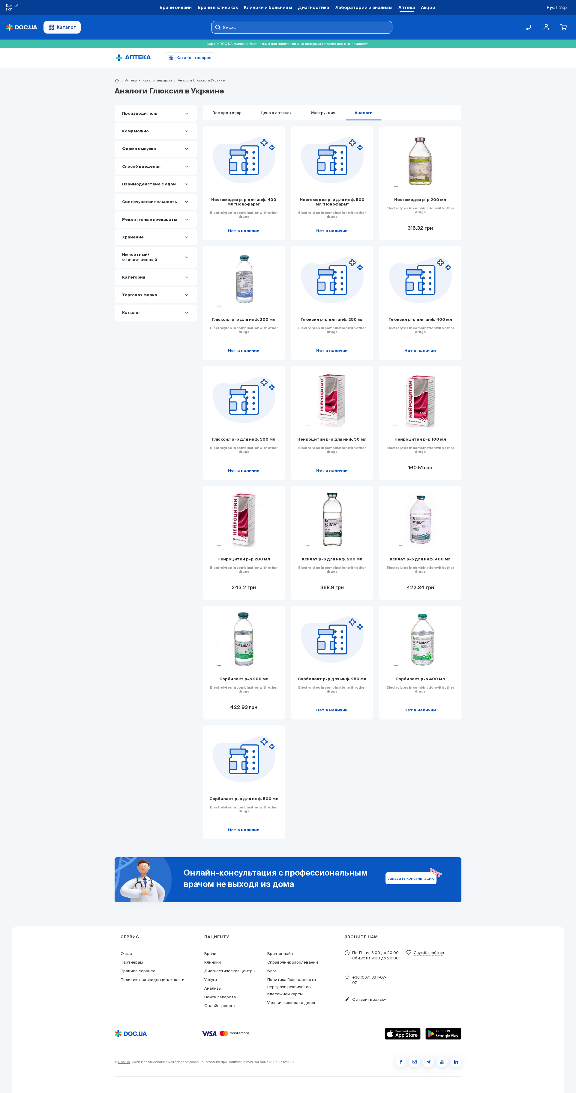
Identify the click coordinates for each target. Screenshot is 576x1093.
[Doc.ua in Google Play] (443, 1034)
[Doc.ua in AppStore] (403, 1034)
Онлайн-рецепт (220, 1005)
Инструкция (323, 113)
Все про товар (227, 113)
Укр (563, 7)
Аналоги (364, 113)
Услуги (210, 979)
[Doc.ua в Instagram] (414, 1061)
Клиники (212, 962)
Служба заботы (429, 952)
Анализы (212, 988)
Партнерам (132, 962)
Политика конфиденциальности (152, 979)
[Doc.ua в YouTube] (442, 1061)
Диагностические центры (229, 971)
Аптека (128, 80)
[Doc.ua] (21, 27)
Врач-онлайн (280, 953)
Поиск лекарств (220, 997)
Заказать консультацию (411, 878)
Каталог (66, 27)
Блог (271, 971)
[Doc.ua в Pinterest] (456, 1061)
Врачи (210, 953)
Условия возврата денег (291, 1002)
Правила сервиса (138, 971)
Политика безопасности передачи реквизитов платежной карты (291, 986)
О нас (126, 953)
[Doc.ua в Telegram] (428, 1061)
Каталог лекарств (154, 80)
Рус (551, 7)
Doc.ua (124, 1062)
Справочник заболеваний (292, 962)
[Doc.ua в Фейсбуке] (400, 1061)
